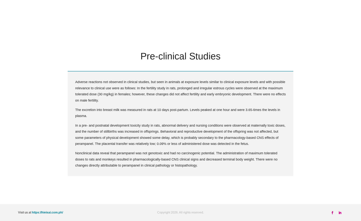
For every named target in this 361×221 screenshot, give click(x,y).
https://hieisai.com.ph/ (47, 212)
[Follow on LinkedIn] (340, 213)
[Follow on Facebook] (332, 213)
